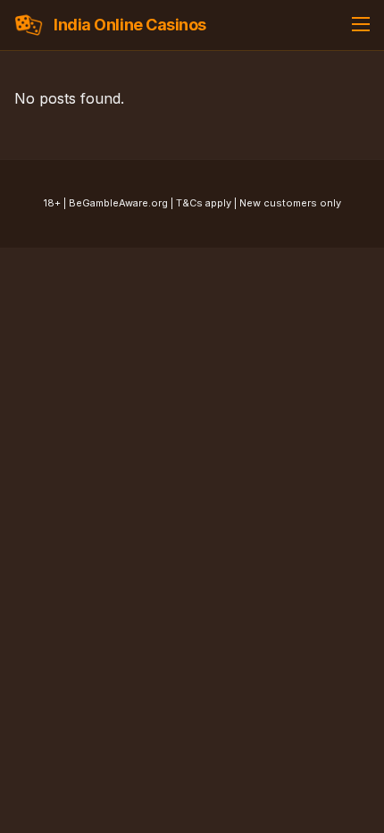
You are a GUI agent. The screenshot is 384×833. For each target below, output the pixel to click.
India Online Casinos (130, 24)
